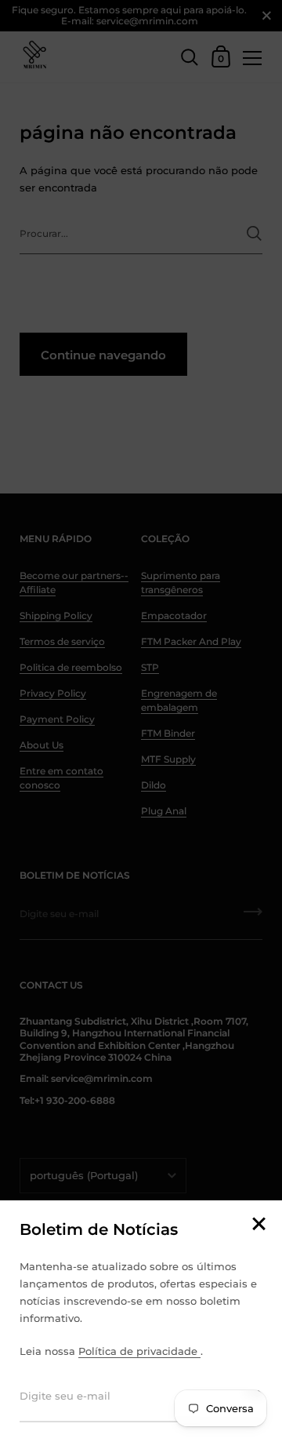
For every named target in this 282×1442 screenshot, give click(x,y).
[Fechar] (258, 1225)
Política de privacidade (139, 1351)
